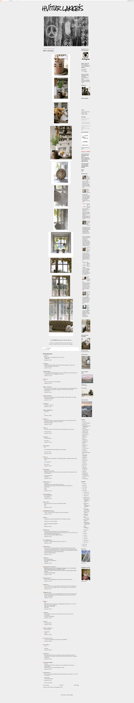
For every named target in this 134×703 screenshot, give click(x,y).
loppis (83, 449)
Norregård (46, 469)
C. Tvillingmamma (47, 540)
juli (84, 531)
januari (85, 542)
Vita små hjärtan (47, 494)
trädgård (84, 468)
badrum (83, 424)
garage (83, 435)
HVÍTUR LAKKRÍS (62, 8)
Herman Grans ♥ (47, 578)
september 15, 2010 (48, 360)
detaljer (83, 431)
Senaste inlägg (46, 685)
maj (84, 535)
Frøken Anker (46, 672)
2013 (84, 485)
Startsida (61, 685)
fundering (84, 432)
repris (83, 461)
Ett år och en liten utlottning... (88, 191)
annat (83, 421)
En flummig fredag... (88, 177)
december (85, 492)
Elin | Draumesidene (47, 410)
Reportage (84, 460)
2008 (84, 546)
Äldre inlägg (76, 685)
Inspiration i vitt (47, 592)
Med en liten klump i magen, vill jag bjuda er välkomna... (86, 237)
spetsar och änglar (47, 628)
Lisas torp (46, 502)
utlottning (84, 474)
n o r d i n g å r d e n (47, 638)
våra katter (84, 478)
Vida (45, 517)
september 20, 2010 (48, 669)
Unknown (46, 584)
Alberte (45, 419)
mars (85, 538)
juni (84, 533)
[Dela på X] (48, 348)
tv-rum (83, 470)
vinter (83, 477)
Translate (85, 71)
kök (83, 446)
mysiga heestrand (47, 395)
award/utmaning (85, 423)
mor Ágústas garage (86, 452)
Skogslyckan (46, 546)
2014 (84, 483)
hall (83, 438)
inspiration (84, 441)
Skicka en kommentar (48, 682)
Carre (45, 379)
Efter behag (46, 445)
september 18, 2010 (48, 624)
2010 (84, 490)
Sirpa (45, 601)
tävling (83, 471)
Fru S (45, 621)
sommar (83, 463)
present (83, 458)
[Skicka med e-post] (46, 348)
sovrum (83, 464)
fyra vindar (46, 644)
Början (83, 428)
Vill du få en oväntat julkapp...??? (88, 249)
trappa (83, 467)
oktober (85, 495)
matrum (83, 451)
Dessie (45, 457)
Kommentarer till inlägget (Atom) (56, 687)
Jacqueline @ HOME (48, 662)
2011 (84, 488)
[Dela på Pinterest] (50, 348)
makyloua (46, 653)
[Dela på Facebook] (49, 348)
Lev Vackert (84, 448)
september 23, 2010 (48, 680)
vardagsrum (84, 475)
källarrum (84, 445)
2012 (84, 487)
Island (83, 442)
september (86, 497)
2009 (84, 544)
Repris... (88, 305)
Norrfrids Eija (46, 371)
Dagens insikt (85, 429)
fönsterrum (84, 434)
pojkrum (84, 457)
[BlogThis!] (47, 348)
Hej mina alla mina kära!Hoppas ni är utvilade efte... (86, 505)
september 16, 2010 (48, 543)
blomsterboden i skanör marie (49, 566)
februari (85, 540)
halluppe (84, 439)
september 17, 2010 (48, 597)
